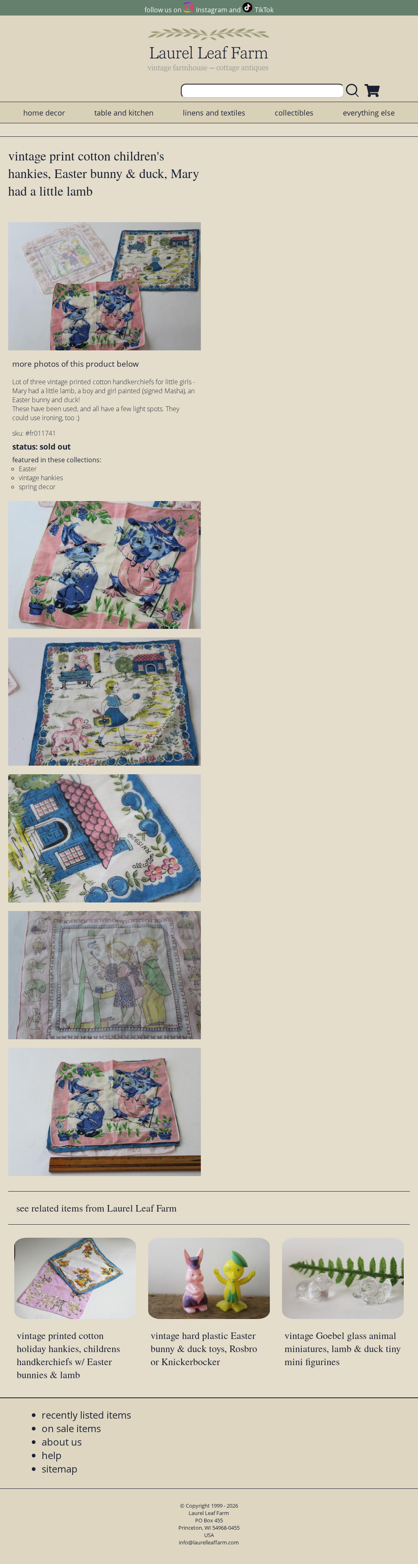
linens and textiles (214, 113)
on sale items (71, 1428)
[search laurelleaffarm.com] (354, 91)
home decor (44, 113)
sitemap (60, 1468)
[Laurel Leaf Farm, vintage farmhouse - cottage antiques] (209, 49)
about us (62, 1441)
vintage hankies (41, 477)
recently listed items (86, 1414)
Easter (28, 468)
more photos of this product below (75, 363)
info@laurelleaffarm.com (209, 1542)
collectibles (294, 113)
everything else (369, 113)
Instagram (211, 9)
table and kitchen (123, 113)
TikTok (264, 9)
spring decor (37, 486)
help (52, 1455)
